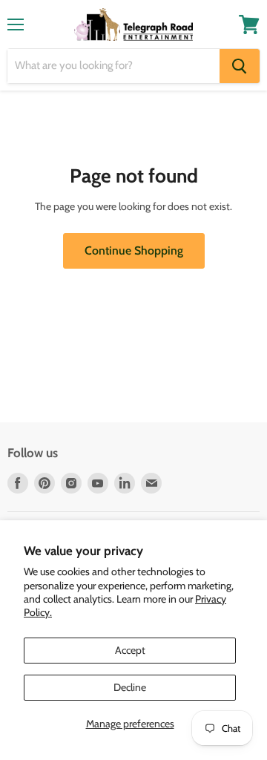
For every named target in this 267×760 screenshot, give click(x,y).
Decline (129, 687)
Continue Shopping (134, 250)
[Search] (240, 66)
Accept (130, 650)
